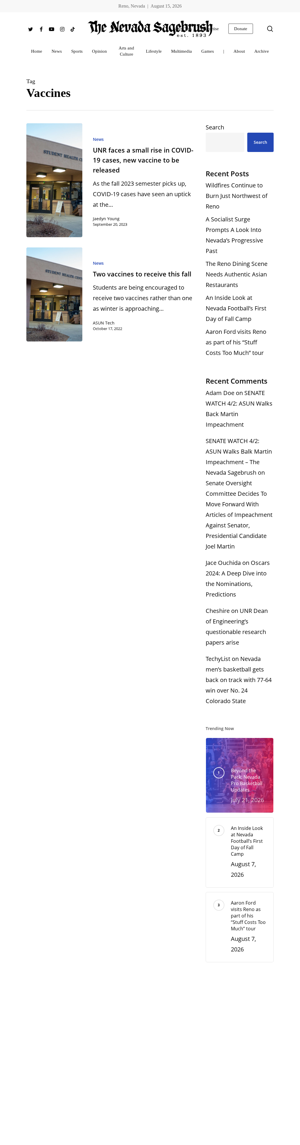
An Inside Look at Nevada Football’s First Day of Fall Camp (236, 308)
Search (215, 127)
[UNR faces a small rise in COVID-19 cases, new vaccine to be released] (54, 180)
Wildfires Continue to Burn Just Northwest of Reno (236, 195)
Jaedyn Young (106, 218)
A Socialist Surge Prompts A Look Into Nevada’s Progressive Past (234, 235)
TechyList (218, 659)
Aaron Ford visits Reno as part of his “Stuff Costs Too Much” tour (236, 342)
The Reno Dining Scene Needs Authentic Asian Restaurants (236, 274)
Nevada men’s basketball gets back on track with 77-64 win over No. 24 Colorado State (239, 680)
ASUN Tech (104, 323)
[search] (270, 29)
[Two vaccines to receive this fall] (54, 294)
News (98, 139)
